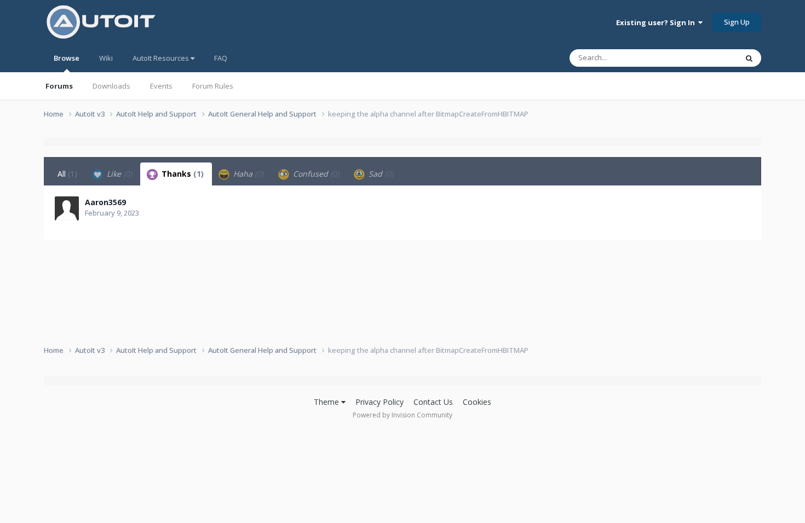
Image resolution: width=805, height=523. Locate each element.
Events (161, 86)
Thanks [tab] (181, 173)
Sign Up (737, 22)
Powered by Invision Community (402, 415)
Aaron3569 (105, 202)
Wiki (106, 58)
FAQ (220, 58)
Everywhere (704, 57)
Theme (327, 402)
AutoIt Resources (162, 58)
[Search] (749, 58)
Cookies (477, 402)
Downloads (111, 86)
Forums (59, 86)
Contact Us (433, 402)
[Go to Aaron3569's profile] (67, 208)
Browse (66, 58)
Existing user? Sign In (657, 22)
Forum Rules (212, 86)
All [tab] (67, 173)
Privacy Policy (379, 402)
